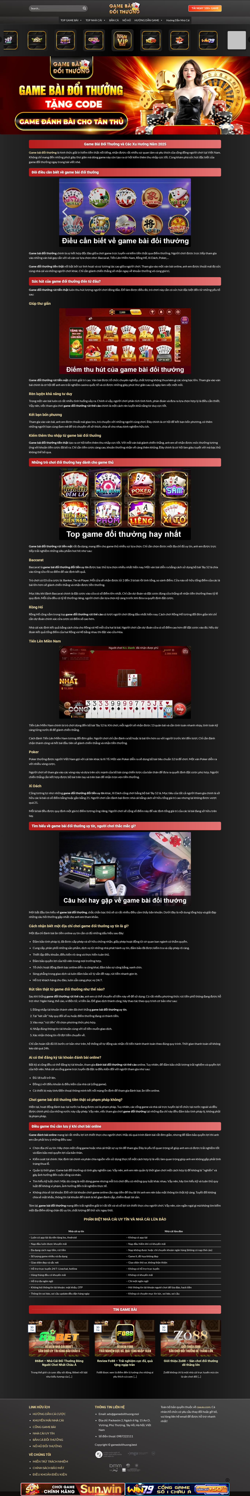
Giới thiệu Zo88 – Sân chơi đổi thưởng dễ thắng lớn (191, 1363)
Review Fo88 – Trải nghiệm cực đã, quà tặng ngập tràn (125, 1363)
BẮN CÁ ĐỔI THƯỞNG (48, 1439)
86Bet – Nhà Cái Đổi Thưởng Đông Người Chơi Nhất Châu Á (59, 1363)
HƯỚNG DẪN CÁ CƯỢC (49, 1414)
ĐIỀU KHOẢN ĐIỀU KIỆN (50, 1474)
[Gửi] (84, 8)
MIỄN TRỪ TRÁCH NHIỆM (50, 1461)
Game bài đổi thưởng (43, 152)
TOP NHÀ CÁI (94, 20)
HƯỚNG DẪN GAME (147, 20)
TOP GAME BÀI (69, 20)
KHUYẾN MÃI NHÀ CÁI (48, 1420)
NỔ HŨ (126, 20)
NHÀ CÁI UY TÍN (44, 1433)
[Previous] (28, 1354)
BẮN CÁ (114, 20)
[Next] (222, 1354)
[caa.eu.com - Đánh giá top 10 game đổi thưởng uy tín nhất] (125, 8)
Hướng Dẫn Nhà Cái (178, 20)
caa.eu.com (203, 1407)
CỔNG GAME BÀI (44, 1427)
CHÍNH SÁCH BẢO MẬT (48, 1467)
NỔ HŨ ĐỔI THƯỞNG (47, 1446)
